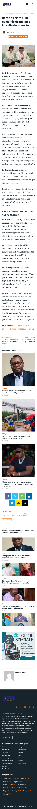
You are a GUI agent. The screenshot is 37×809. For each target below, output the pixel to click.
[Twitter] (15, 496)
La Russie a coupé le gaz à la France (28, 341)
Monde (9, 13)
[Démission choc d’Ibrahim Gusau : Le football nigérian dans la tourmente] (18, 594)
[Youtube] (33, 707)
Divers (4, 553)
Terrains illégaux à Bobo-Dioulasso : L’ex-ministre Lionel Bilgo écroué (18, 531)
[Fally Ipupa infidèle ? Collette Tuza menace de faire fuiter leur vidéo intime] (18, 569)
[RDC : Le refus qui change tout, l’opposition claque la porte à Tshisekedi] (18, 619)
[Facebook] (8, 496)
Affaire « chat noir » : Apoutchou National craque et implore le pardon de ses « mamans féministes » (18, 484)
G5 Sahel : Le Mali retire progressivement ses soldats (10, 342)
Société (23, 36)
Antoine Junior (20, 672)
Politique (4, 528)
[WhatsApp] (22, 496)
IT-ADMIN (30, 806)
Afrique (4, 603)
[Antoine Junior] (9, 676)
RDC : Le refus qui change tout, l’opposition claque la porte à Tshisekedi (18, 607)
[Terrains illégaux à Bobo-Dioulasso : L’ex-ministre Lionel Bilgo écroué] (18, 544)
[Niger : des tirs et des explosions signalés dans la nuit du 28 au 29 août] (18, 415)
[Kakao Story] (18, 503)
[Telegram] (12, 503)
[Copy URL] (25, 503)
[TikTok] (20, 707)
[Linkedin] (29, 496)
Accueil (4, 13)
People (4, 578)
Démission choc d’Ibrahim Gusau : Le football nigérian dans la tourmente (16, 582)
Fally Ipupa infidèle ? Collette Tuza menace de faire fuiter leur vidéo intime (18, 557)
